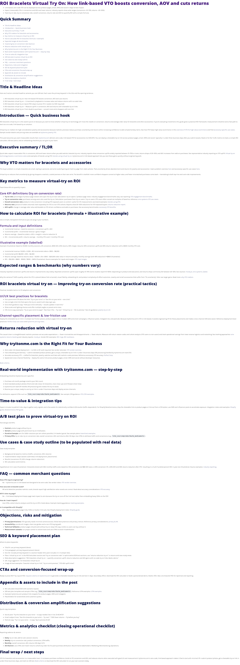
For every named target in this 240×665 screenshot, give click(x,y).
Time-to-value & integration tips (16, 54)
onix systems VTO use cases (148, 199)
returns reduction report (116, 204)
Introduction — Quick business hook (18, 28)
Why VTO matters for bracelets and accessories (22, 33)
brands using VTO (114, 202)
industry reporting (209, 467)
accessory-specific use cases (224, 130)
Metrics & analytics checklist (15, 78)
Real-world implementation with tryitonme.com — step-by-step (27, 52)
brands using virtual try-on (62, 156)
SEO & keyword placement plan (16, 68)
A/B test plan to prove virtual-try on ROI (18, 57)
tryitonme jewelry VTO (48, 132)
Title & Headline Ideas (13, 25)
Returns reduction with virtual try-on (18, 46)
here (169, 169)
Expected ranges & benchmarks (16, 41)
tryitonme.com (44, 138)
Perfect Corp (108, 355)
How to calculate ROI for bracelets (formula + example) (24, 39)
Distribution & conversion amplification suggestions (24, 75)
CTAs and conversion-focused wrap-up (18, 70)
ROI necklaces (69, 337)
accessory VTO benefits (107, 207)
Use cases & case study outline (16, 60)
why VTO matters (187, 277)
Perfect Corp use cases (16, 321)
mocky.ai (189, 272)
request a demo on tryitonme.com (38, 576)
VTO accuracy (105, 489)
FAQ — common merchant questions (18, 62)
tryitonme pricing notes (35, 321)
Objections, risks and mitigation (16, 65)
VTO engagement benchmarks (141, 197)
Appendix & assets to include (15, 73)
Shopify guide (75, 510)
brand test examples (88, 433)
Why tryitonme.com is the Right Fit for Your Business (23, 49)
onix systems (197, 272)
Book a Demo (4, 363)
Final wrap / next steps (13, 81)
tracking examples (77, 503)
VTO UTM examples (87, 394)
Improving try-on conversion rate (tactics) (20, 44)
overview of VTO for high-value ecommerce (192, 130)
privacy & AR (113, 522)
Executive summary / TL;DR (14, 31)
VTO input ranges (81, 259)
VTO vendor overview (74, 350)
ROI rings (60, 337)
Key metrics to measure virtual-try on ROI (19, 36)
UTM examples (96, 591)
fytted (205, 272)
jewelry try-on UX (104, 310)
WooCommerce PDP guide (14, 410)
